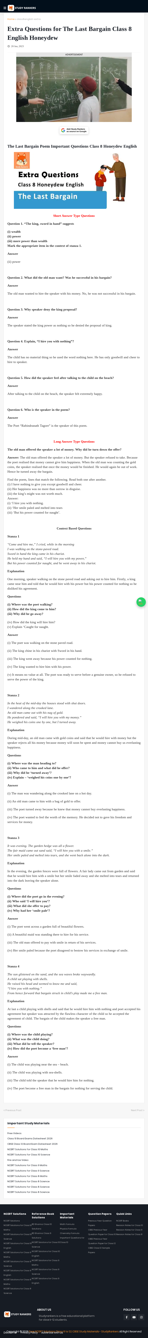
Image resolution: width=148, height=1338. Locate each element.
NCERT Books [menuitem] (122, 1220)
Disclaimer (10, 1332)
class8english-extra (29, 19)
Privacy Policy (29, 1332)
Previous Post (13, 1110)
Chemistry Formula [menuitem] (69, 1233)
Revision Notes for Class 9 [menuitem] (129, 1229)
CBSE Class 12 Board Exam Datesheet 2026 (32, 1144)
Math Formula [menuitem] (67, 1224)
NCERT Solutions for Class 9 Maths (27, 1165)
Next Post (137, 1110)
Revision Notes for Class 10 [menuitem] (129, 1225)
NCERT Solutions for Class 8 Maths (27, 1176)
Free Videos (14, 1133)
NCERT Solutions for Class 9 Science (28, 1170)
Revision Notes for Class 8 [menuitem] (129, 1234)
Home (11, 19)
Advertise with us (52, 1332)
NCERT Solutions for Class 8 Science (28, 1181)
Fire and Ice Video (18, 1160)
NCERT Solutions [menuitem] (12, 1220)
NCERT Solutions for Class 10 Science (28, 1154)
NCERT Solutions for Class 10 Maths (27, 1149)
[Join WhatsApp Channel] (141, 602)
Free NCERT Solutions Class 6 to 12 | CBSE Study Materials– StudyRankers (74, 1331)
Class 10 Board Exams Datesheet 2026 (30, 1138)
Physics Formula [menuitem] (68, 1228)
